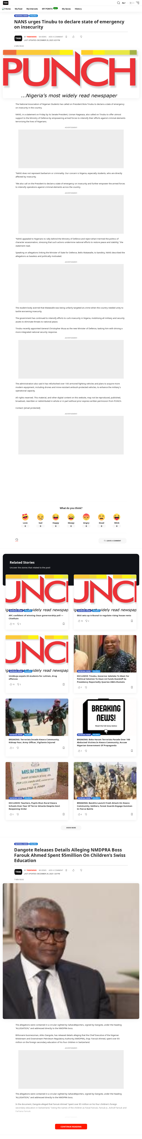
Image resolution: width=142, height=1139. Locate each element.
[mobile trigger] (137, 3)
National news (21, 16)
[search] (118, 3)
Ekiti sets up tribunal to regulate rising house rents (104, 615)
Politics (33, 16)
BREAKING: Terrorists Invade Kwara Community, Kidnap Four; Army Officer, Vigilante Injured (34, 741)
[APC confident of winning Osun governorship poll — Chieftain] (37, 593)
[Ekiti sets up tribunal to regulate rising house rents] (105, 593)
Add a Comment (56, 36)
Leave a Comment (113, 541)
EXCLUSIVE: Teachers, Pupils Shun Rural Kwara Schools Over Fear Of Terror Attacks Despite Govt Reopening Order (34, 806)
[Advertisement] (71, 149)
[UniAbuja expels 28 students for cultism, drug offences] (37, 653)
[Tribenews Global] (6, 3)
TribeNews (32, 36)
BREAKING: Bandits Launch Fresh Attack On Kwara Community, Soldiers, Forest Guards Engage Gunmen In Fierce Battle (104, 806)
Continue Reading (71, 1126)
